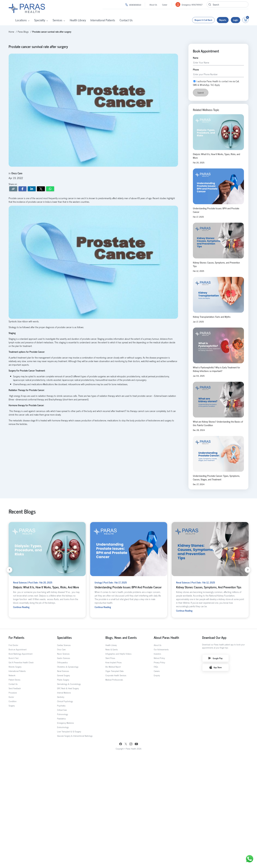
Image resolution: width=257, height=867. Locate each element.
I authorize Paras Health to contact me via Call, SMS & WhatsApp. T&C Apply (127, 446)
